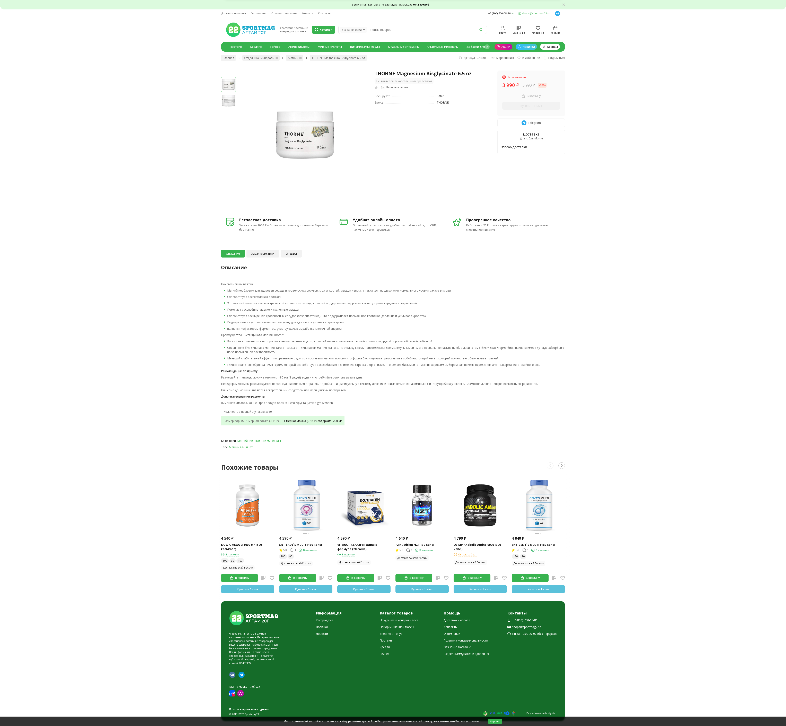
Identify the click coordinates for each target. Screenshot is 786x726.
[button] (487, 46)
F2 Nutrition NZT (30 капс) (414, 545)
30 (232, 560)
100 (240, 560)
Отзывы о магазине (284, 13)
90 (290, 556)
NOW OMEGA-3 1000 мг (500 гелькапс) (241, 547)
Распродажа (324, 620)
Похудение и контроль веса (399, 620)
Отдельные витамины (403, 47)
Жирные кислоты (330, 47)
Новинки (322, 627)
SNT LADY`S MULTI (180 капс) (300, 545)
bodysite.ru (551, 713)
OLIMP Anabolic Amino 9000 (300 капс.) (477, 547)
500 (225, 560)
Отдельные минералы (442, 47)
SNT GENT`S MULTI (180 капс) (533, 545)
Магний (293, 58)
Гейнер (275, 47)
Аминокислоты (298, 47)
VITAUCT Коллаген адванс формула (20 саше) (357, 547)
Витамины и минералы (265, 441)
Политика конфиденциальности (466, 640)
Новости (307, 13)
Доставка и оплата (233, 13)
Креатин (256, 47)
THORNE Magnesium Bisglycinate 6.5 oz (338, 58)
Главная (228, 58)
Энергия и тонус (391, 634)
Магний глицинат (241, 447)
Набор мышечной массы (397, 627)
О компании (259, 13)
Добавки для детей (480, 47)
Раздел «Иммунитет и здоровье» (467, 654)
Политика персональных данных (249, 709)
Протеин (236, 47)
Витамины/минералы (365, 47)
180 (283, 556)
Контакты (324, 13)
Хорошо (495, 721)
